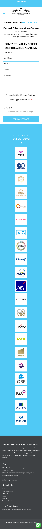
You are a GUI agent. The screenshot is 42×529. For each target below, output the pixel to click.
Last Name (8, 58)
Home (4, 489)
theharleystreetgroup (11, 480)
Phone (7, 69)
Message (7, 75)
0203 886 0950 (8, 470)
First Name (9, 52)
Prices (4, 496)
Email (7, 63)
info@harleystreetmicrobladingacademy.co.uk (19, 472)
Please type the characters (21, 99)
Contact (5, 498)
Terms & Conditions (8, 501)
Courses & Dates (7, 491)
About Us (5, 493)
